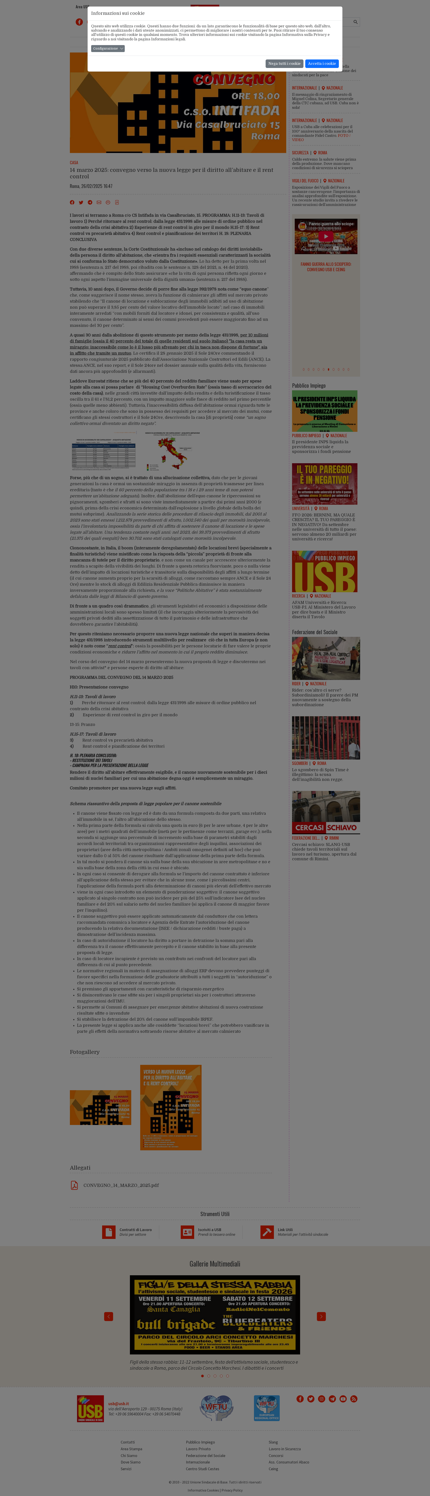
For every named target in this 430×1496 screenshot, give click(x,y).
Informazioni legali (168, 39)
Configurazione (105, 48)
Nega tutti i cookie (285, 64)
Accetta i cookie (322, 64)
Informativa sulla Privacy (304, 35)
